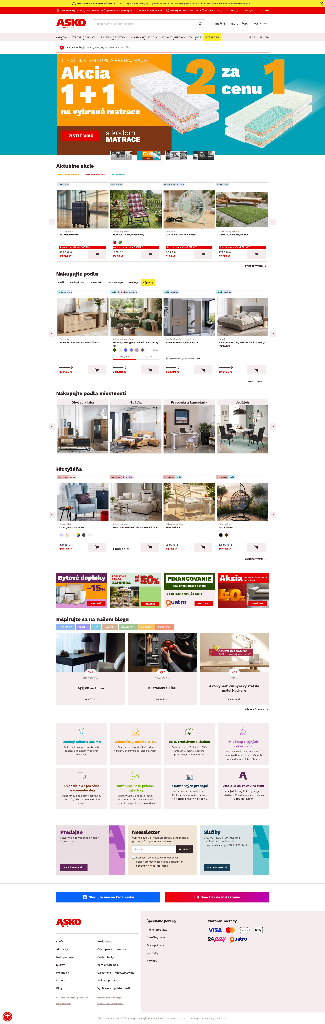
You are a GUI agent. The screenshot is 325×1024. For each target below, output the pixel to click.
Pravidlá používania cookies (110, 1003)
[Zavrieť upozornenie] (321, 3)
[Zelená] (115, 350)
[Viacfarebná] (78, 535)
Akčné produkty (157, 929)
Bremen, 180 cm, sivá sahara (182, 341)
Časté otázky (105, 957)
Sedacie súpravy (173, 37)
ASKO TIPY (97, 282)
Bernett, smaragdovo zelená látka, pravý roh (135, 342)
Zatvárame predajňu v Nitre (218, 10)
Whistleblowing (63, 1003)
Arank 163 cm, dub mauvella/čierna (79, 341)
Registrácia (239, 23)
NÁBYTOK (110, 627)
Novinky (133, 282)
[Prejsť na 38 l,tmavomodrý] (83, 209)
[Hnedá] (226, 535)
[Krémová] (73, 535)
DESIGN (82, 627)
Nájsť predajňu (74, 867)
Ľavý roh (148, 356)
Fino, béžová (174, 526)
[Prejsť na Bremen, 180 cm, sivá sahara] (189, 317)
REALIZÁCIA (128, 627)
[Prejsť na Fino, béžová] (189, 502)
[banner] (81, 590)
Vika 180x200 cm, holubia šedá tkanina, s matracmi (242, 342)
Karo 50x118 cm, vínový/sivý (128, 233)
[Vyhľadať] (201, 23)
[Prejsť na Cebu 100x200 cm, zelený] (242, 209)
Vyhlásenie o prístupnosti (113, 988)
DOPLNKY (146, 627)
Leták (61, 282)
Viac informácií (159, 865)
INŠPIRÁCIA (65, 627)
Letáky (234, 10)
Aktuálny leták (156, 937)
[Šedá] (142, 350)
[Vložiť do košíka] (97, 254)
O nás (59, 941)
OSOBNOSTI (165, 627)
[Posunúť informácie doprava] (224, 10)
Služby (264, 37)
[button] (7, 1016)
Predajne (249, 10)
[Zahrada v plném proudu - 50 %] (162, 104)
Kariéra (60, 980)
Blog (251, 37)
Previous (52, 222)
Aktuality (62, 949)
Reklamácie (104, 941)
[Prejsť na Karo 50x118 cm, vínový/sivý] (136, 209)
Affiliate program (108, 980)
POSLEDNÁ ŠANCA (95, 174)
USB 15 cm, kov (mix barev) (181, 233)
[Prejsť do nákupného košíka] (260, 23)
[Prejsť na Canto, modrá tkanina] (83, 502)
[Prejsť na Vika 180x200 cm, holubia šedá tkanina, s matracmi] (242, 317)
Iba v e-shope (115, 282)
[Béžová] (120, 350)
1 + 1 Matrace (118, 174)
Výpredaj (148, 282)
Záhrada (195, 37)
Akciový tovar (77, 282)
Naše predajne (65, 957)
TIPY (96, 627)
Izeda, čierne (226, 526)
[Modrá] (126, 350)
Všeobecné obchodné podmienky (72, 998)
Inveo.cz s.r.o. (177, 1018)
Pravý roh (124, 356)
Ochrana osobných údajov (109, 998)
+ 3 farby (155, 350)
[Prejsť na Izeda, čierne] (242, 502)
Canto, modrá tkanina (71, 526)
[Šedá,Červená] (115, 242)
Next (273, 222)
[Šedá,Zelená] (120, 242)
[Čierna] (221, 535)
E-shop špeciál (156, 945)
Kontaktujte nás (107, 964)
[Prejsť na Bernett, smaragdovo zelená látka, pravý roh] (136, 317)
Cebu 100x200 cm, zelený (233, 233)
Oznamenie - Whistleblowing (115, 972)
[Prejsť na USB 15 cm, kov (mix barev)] (189, 209)
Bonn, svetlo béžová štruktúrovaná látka (135, 526)
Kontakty (265, 10)
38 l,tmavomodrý (68, 233)
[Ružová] (137, 350)
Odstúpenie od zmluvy (111, 949)
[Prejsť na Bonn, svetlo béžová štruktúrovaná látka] (136, 502)
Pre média (62, 972)
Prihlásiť (218, 23)
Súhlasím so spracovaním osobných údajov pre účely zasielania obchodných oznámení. (159, 861)
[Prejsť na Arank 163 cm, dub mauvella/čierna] (83, 317)
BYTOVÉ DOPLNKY (68, 174)
